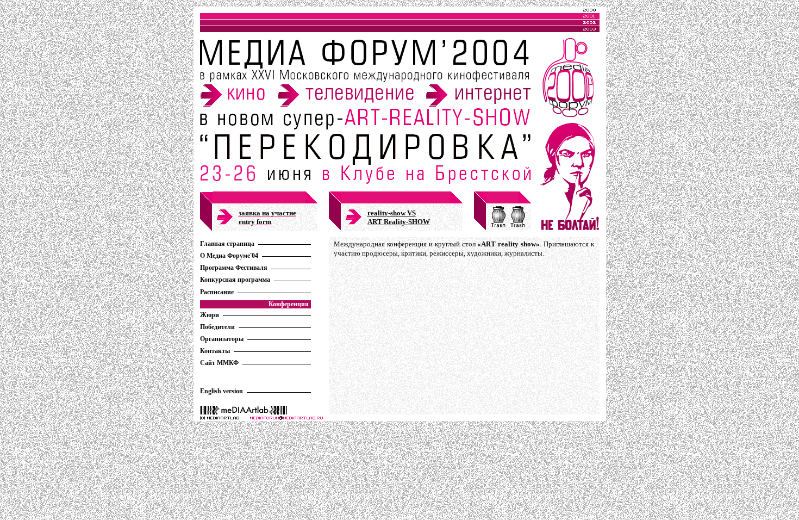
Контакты (215, 351)
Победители (217, 327)
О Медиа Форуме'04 (229, 255)
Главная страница (227, 243)
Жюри (209, 315)
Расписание (217, 292)
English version (221, 391)
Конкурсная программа (235, 279)
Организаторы (222, 339)
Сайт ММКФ (219, 363)
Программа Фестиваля (233, 267)
